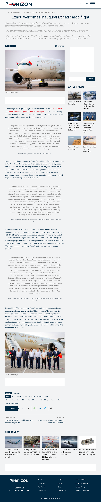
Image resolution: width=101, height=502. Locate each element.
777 (13, 396)
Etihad (24, 400)
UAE (59, 400)
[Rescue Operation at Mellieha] (74, 140)
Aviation (19, 12)
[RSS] (19, 490)
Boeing (39, 396)
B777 (25, 396)
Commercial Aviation (13, 400)
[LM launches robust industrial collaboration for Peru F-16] (89, 95)
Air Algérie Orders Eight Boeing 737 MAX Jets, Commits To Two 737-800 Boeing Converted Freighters (50, 454)
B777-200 (32, 396)
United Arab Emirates (13, 403)
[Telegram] (45, 408)
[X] (28, 408)
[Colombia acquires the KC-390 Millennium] (89, 140)
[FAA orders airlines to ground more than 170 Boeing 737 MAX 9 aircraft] (13, 442)
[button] (80, 4)
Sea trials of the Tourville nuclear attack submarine (69, 452)
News (13, 12)
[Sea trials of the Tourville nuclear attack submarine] (69, 442)
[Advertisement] (35, 100)
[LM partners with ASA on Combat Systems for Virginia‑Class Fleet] (89, 116)
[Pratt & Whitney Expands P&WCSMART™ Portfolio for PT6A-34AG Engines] (87, 442)
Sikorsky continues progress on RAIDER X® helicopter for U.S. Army (32, 452)
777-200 (18, 396)
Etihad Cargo (18, 393)
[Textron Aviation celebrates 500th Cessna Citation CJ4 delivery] (74, 116)
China (46, 396)
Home (7, 12)
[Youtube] (28, 490)
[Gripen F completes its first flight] (74, 95)
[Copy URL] (51, 408)
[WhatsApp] (34, 408)
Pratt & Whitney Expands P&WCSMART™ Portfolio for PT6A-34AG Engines (87, 452)
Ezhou (53, 400)
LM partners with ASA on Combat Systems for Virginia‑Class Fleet (88, 127)
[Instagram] (13, 490)
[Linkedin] (39, 408)
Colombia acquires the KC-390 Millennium (89, 149)
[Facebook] (22, 408)
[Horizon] (19, 4)
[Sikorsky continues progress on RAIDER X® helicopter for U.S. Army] (32, 442)
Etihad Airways (33, 400)
